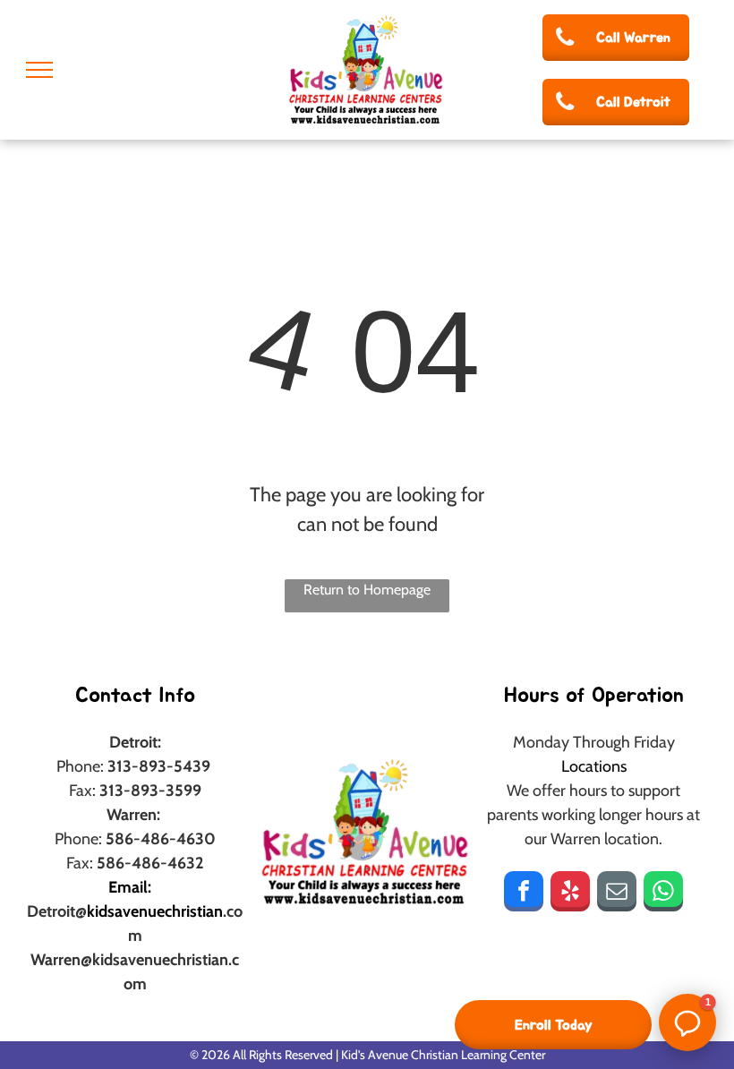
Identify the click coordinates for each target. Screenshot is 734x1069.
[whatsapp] (663, 893)
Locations (594, 766)
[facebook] (523, 893)
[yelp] (570, 893)
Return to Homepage (367, 589)
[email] (616, 893)
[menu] (39, 70)
